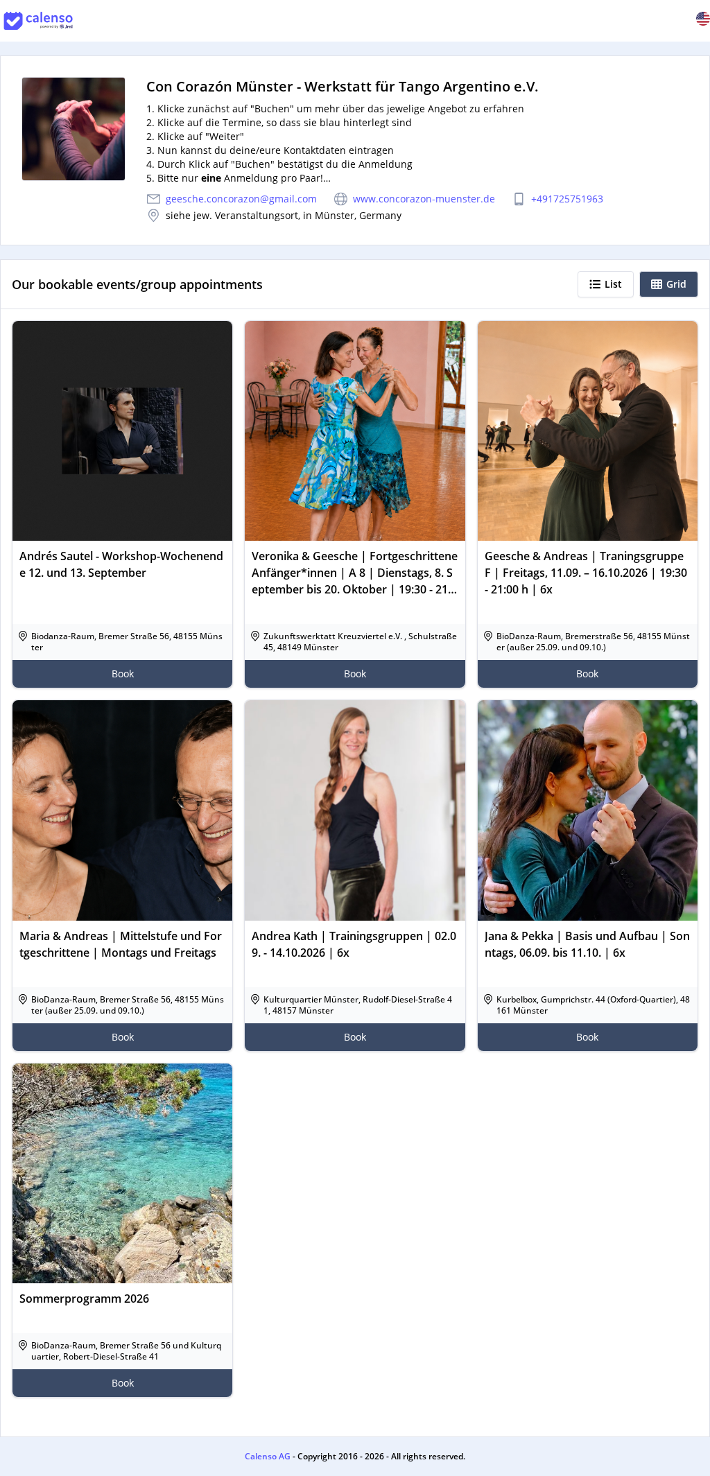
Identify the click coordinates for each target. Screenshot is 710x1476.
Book (123, 673)
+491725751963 (567, 198)
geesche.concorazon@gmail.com (241, 198)
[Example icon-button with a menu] (703, 19)
